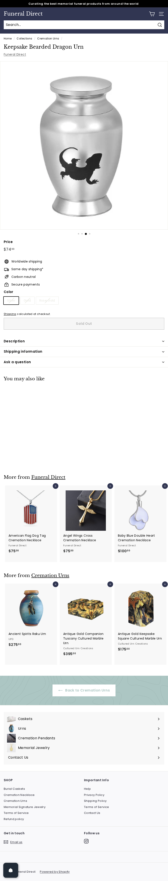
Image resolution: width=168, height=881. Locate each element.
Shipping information (23, 351)
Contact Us (92, 813)
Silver (11, 300)
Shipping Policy (95, 801)
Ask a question (17, 362)
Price (8, 241)
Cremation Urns (48, 38)
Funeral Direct (23, 14)
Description (14, 341)
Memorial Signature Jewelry (25, 807)
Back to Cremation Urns (87, 690)
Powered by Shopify (55, 872)
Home (8, 38)
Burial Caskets (14, 789)
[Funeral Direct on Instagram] (86, 841)
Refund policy (14, 819)
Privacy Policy (94, 795)
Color (8, 291)
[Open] (10, 870)
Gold (27, 300)
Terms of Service (16, 813)
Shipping (10, 314)
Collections (24, 38)
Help (87, 789)
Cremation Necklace (19, 795)
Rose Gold (47, 300)
